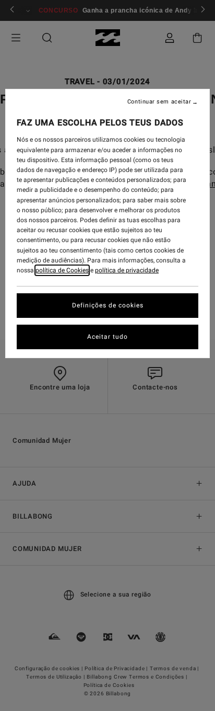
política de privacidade (127, 270)
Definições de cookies (108, 305)
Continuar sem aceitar (159, 102)
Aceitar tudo (107, 336)
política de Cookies (62, 270)
